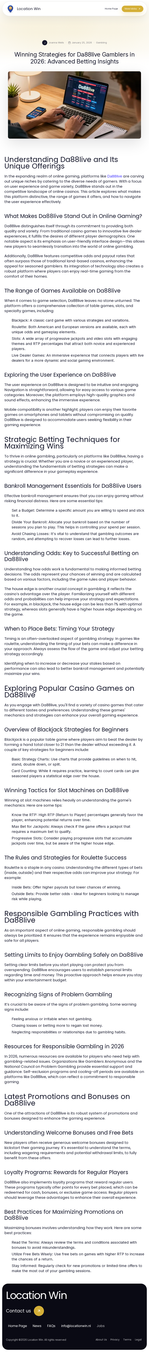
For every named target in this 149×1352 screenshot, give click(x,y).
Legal (138, 1339)
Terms (127, 1339)
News (37, 1326)
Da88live (114, 176)
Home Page (17, 1326)
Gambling (101, 42)
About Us (101, 1339)
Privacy (115, 1339)
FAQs (51, 1326)
